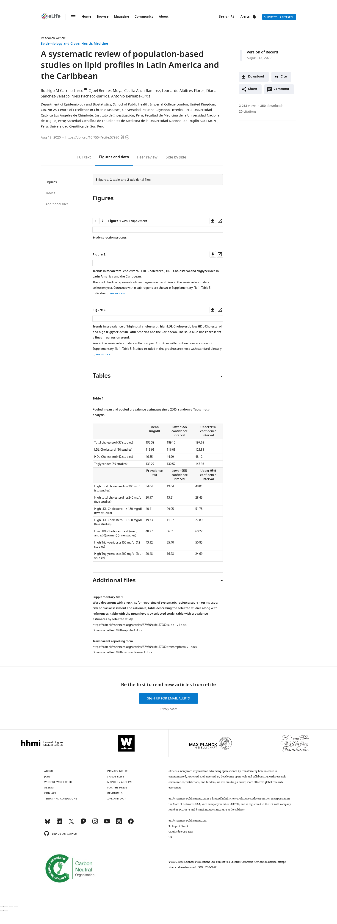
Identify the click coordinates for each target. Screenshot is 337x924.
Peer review (147, 157)
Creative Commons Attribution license (253, 862)
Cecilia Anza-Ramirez (142, 91)
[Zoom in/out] (15, 906)
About (163, 16)
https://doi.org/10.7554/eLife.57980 (92, 137)
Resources (115, 793)
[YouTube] (107, 823)
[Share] (6, 906)
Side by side (176, 157)
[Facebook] (131, 823)
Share (252, 89)
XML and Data (116, 798)
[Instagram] (95, 823)
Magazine (121, 16)
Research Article (53, 38)
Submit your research (279, 17)
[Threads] (119, 823)
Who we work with (58, 782)
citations (248, 111)
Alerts (245, 16)
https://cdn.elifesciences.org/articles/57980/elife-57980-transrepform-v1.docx (145, 647)
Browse (102, 16)
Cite (284, 76)
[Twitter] (71, 823)
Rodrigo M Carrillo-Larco (62, 91)
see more (116, 293)
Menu (73, 16)
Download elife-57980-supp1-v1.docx (118, 630)
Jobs (47, 776)
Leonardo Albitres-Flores (183, 91)
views (248, 105)
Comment (283, 90)
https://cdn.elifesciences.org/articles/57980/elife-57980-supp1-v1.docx (140, 625)
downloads (271, 105)
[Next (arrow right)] (6, 910)
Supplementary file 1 (186, 288)
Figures (114, 157)
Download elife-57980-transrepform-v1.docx (122, 652)
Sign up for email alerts (168, 698)
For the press (117, 787)
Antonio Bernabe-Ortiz (130, 96)
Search (224, 16)
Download (256, 76)
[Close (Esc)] (2, 906)
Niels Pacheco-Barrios (90, 96)
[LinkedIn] (59, 823)
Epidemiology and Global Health (66, 44)
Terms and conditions (60, 798)
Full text (84, 157)
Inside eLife (115, 776)
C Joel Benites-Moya (105, 91)
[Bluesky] (47, 823)
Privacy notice (168, 709)
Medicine (101, 44)
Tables (50, 193)
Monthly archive (120, 782)
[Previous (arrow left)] (2, 910)
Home (86, 16)
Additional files (57, 204)
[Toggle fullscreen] (11, 906)
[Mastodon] (83, 823)
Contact (50, 793)
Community (144, 16)
